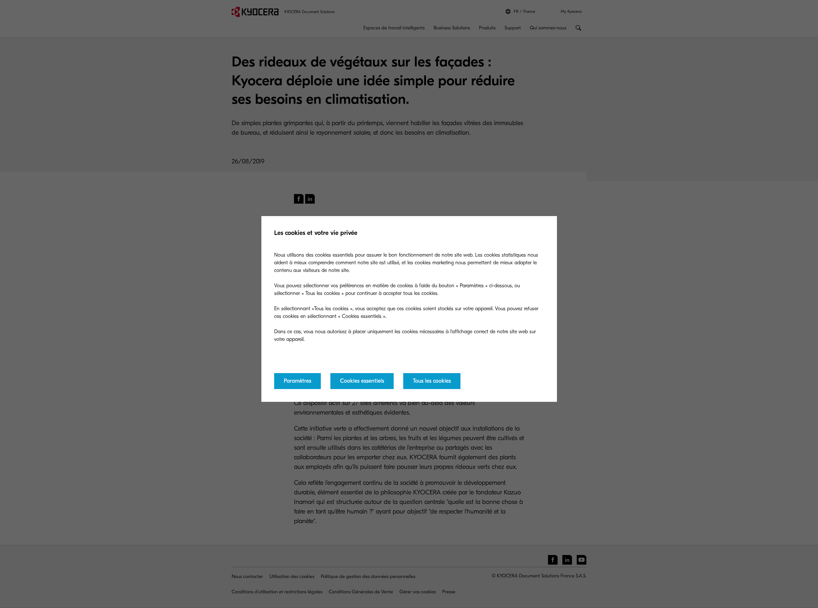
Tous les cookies (432, 381)
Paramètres (297, 381)
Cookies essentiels (362, 381)
